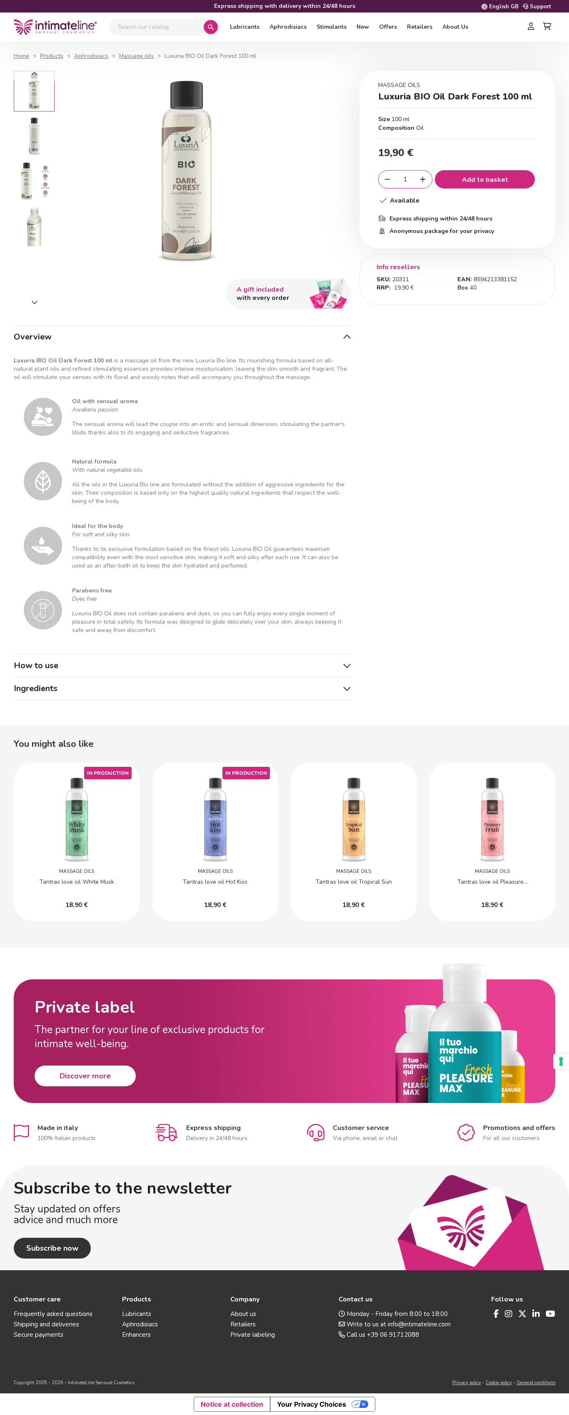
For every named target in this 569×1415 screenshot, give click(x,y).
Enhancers (136, 1335)
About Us (455, 27)
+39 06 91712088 (393, 1335)
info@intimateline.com (419, 1324)
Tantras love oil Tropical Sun (354, 882)
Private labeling (252, 1335)
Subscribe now (52, 1248)
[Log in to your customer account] (531, 27)
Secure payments (38, 1335)
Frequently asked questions (53, 1314)
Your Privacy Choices (311, 1404)
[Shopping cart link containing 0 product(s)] (547, 27)
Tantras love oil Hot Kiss (215, 882)
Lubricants (245, 27)
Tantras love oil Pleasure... (492, 882)
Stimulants (332, 27)
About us (243, 1314)
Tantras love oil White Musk (77, 882)
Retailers (419, 27)
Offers (388, 27)
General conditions (536, 1383)
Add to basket (485, 179)
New (363, 27)
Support (539, 6)
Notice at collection (232, 1404)
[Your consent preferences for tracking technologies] (561, 1061)
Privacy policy (466, 1383)
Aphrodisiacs (288, 27)
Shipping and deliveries (46, 1324)
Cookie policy (499, 1383)
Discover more (85, 1076)
